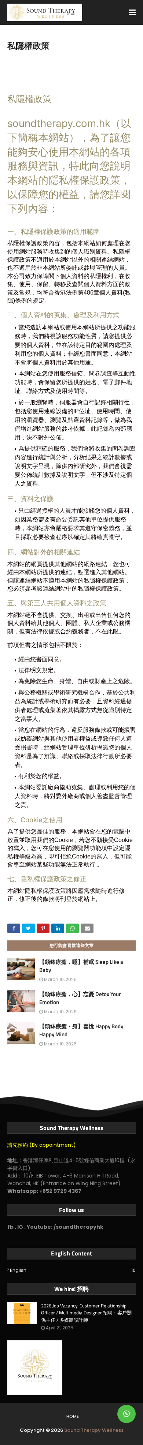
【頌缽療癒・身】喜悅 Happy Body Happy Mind (81, 1030)
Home (72, 1416)
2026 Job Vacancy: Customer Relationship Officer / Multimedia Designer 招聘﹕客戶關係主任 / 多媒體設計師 (86, 1313)
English (73, 1270)
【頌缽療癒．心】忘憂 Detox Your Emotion (80, 998)
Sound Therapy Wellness (94, 1430)
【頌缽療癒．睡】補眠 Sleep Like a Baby (81, 966)
